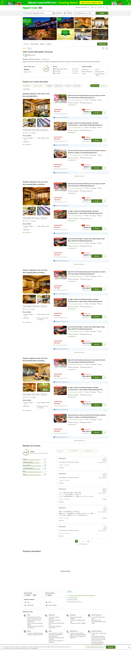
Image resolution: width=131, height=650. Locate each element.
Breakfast (49, 85)
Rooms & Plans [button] (35, 44)
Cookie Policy (34, 648)
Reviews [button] (42, 44)
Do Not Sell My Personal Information (95, 647)
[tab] (94, 85)
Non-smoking (77, 85)
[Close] (128, 647)
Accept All (110, 647)
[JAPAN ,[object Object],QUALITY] (29, 55)
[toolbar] (63, 13)
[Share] (106, 48)
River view (68, 85)
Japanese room (58, 85)
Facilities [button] (48, 44)
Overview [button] (26, 44)
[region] (65, 647)
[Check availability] (104, 113)
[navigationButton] (73, 541)
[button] (30, 7)
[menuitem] (82, 7)
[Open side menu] (107, 8)
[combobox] (37, 13)
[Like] (103, 48)
